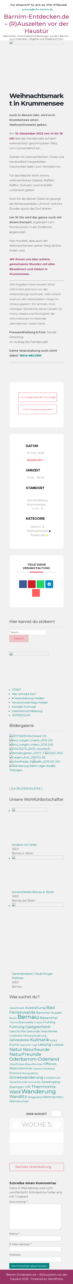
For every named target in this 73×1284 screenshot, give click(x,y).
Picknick (15, 1073)
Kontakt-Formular (24, 707)
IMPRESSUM (21, 715)
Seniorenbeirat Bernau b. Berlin (33, 892)
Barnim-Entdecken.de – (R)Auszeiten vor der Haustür (36, 23)
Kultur (53, 1040)
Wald (15, 1092)
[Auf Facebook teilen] (23, 584)
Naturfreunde (36, 1049)
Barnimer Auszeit (49, 1012)
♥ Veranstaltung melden (28, 698)
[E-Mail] (36, 593)
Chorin (13, 1022)
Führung (17, 1027)
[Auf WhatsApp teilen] (40, 584)
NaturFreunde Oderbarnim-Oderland (34, 1056)
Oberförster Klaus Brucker (26, 1064)
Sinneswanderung (26, 1077)
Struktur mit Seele (24, 845)
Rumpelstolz (30, 1073)
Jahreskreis (19, 1040)
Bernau (28, 1017)
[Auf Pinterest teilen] (32, 584)
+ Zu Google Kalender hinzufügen (37, 397)
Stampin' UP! (20, 1087)
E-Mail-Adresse (20, 1244)
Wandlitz (18, 1096)
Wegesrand (35, 1097)
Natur (15, 1049)
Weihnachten (53, 1097)
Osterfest (37, 1069)
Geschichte (17, 1031)
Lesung (44, 1044)
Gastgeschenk (37, 1027)
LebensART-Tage (28, 1045)
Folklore (38, 1022)
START (16, 690)
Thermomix (43, 1086)
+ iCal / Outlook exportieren (37, 409)
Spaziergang (50, 1082)
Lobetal (57, 1044)
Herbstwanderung (34, 1035)
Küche (14, 1044)
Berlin (13, 1018)
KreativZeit (38, 535)
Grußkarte (15, 1035)
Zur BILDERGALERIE (26, 788)
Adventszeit (16, 1007)
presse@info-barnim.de (37, 9)
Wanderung (38, 1091)
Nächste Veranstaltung (33, 1167)
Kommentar (18, 1202)
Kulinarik (39, 1039)
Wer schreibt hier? (24, 694)
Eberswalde (25, 1022)
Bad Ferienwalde (32, 1010)
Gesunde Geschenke (42, 1031)
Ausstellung (35, 1008)
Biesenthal (49, 1018)
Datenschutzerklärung (27, 711)
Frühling (49, 1022)
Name (14, 1234)
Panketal (49, 1068)
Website (15, 1254)
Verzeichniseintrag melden (30, 702)
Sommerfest (34, 1082)
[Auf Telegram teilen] (49, 584)
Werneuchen (19, 1101)
